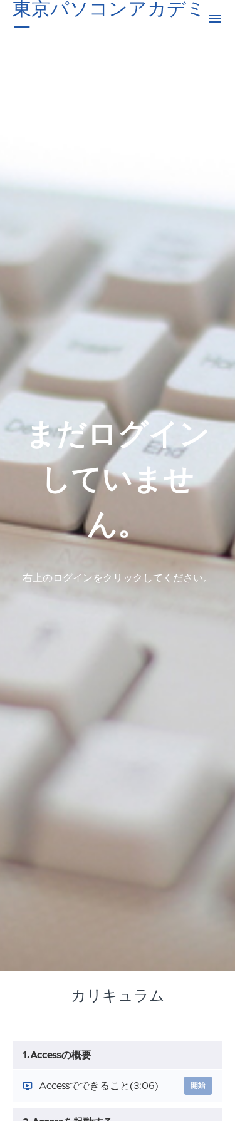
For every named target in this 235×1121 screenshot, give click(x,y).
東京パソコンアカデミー (109, 19)
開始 (198, 1085)
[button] (214, 19)
